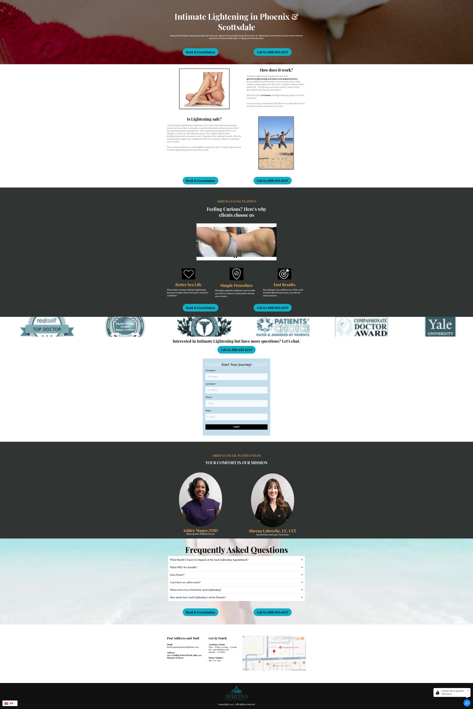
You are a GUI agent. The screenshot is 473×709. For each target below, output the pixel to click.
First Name (210, 370)
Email (208, 411)
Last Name (210, 384)
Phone (208, 397)
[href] (274, 653)
